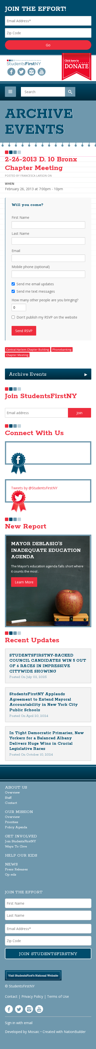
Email (16, 250)
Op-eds (10, 875)
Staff (8, 798)
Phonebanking (61, 349)
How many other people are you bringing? (45, 300)
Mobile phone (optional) (31, 266)
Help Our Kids (21, 855)
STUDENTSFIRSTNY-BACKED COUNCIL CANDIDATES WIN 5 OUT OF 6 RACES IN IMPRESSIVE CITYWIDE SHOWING (47, 663)
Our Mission (19, 811)
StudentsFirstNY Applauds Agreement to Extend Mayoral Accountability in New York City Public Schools (43, 702)
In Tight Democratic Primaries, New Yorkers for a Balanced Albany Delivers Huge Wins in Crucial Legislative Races (46, 741)
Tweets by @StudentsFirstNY (34, 488)
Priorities (11, 822)
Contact (11, 803)
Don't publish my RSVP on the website (46, 317)
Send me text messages (35, 291)
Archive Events (48, 374)
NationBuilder (75, 1031)
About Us (16, 787)
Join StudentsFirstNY (20, 841)
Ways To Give (16, 847)
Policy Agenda (16, 827)
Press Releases (16, 869)
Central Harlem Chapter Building (27, 349)
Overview (12, 793)
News (11, 864)
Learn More (24, 582)
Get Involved (21, 836)
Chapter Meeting (17, 355)
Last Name (20, 233)
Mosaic (33, 1031)
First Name (20, 217)
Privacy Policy (32, 996)
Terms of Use (58, 996)
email (28, 1022)
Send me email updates (35, 284)
